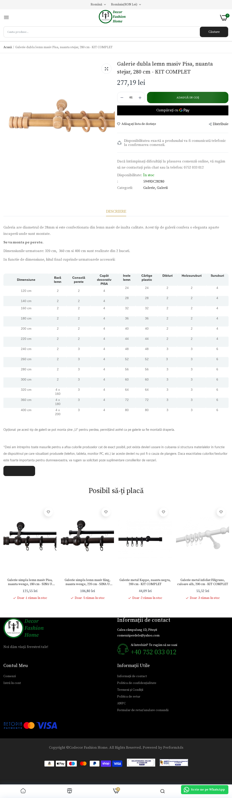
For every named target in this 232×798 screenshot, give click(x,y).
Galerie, (150, 188)
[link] (48, 512)
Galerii (162, 188)
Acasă (7, 47)
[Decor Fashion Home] (114, 18)
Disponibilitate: (129, 175)
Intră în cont (12, 683)
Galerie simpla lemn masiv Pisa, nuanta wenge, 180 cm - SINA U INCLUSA (30, 582)
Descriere (116, 211)
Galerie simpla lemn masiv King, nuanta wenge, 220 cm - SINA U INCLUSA (87, 582)
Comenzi (9, 676)
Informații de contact (132, 676)
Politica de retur (128, 697)
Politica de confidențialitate (136, 683)
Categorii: (125, 188)
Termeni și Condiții (130, 690)
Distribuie (220, 124)
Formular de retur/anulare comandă (143, 710)
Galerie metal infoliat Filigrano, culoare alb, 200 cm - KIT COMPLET (202, 582)
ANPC (121, 703)
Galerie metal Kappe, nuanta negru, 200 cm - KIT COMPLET (145, 582)
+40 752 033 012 (153, 652)
